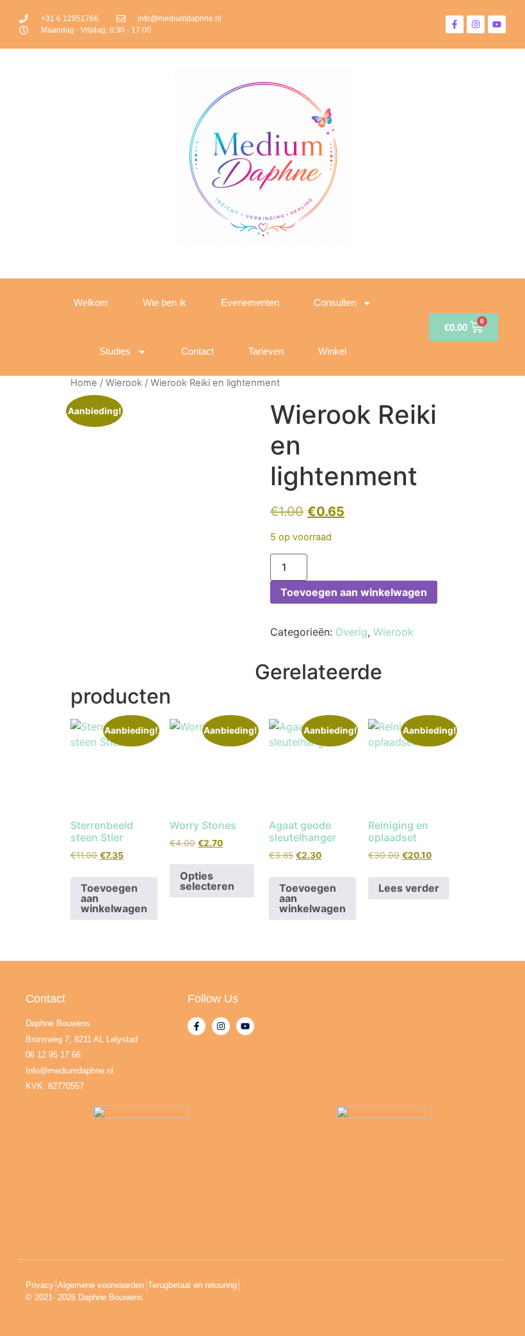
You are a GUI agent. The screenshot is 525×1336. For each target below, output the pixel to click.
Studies (115, 351)
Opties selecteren (207, 880)
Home (83, 383)
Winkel (332, 351)
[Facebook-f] (455, 24)
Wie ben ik (164, 302)
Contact (197, 351)
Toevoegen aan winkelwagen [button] (114, 898)
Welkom (91, 302)
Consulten (335, 302)
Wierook (124, 383)
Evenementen (250, 302)
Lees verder (408, 887)
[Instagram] (476, 24)
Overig (351, 631)
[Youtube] (497, 24)
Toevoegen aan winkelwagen (353, 592)
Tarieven (266, 351)
